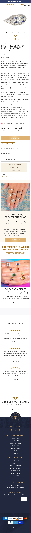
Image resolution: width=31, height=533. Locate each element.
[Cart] (29, 5)
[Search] (25, 5)
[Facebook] (11, 430)
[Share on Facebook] (2, 177)
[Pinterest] (20, 430)
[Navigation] (2, 5)
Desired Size (19, 128)
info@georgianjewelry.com (15, 487)
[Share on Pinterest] (6, 177)
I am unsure (20, 134)
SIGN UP (24, 499)
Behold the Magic (15, 240)
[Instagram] (15, 430)
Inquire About (8, 144)
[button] (6, 32)
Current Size (5, 128)
